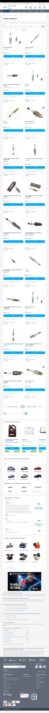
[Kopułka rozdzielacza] (38, 545)
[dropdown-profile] (35, 7)
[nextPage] (26, 413)
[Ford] (24, 491)
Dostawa (8, 3)
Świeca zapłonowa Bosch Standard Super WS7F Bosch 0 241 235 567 (17, 606)
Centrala (9, 8)
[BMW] (24, 487)
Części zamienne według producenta (10, 679)
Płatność (4, 3)
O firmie (37, 676)
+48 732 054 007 (8, 671)
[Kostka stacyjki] (38, 556)
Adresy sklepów (42, 671)
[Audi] (10, 487)
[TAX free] (34, 697)
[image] (13, 38)
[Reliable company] (24, 696)
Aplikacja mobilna (7, 688)
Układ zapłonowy (8, 15)
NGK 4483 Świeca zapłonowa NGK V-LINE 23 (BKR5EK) (38, 524)
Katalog (4, 676)
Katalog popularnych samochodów (10, 678)
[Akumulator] (24, 545)
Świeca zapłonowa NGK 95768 (11, 615)
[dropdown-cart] (40, 7)
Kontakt (22, 3)
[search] (26, 7)
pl (39, 3)
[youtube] (44, 667)
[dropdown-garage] (30, 7)
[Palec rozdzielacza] (11, 556)
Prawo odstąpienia (40, 683)
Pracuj (37, 688)
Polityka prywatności (40, 681)
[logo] (5, 7)
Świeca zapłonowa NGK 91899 (11, 617)
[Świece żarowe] (11, 545)
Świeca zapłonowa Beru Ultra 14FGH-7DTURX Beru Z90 (15, 610)
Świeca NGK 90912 (6, 639)
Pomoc (19, 3)
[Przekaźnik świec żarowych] (24, 556)
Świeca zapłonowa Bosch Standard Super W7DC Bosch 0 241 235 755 (17, 608)
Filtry (25, 29)
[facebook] (36, 667)
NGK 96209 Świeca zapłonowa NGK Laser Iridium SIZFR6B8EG (38, 508)
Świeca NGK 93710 (6, 641)
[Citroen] (38, 487)
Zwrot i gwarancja (14, 3)
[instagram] (40, 667)
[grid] (42, 27)
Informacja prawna (40, 678)
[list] (44, 27)
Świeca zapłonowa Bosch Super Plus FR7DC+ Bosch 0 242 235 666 (17, 619)
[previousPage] (4, 413)
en (41, 3)
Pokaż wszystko (36, 491)
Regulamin (38, 679)
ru (43, 3)
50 (20, 26)
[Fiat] (10, 491)
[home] (3, 15)
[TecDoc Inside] (10, 695)
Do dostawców (39, 686)
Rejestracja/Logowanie (27, 676)
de (45, 3)
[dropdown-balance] (44, 7)
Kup (13, 56)
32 (17, 26)
